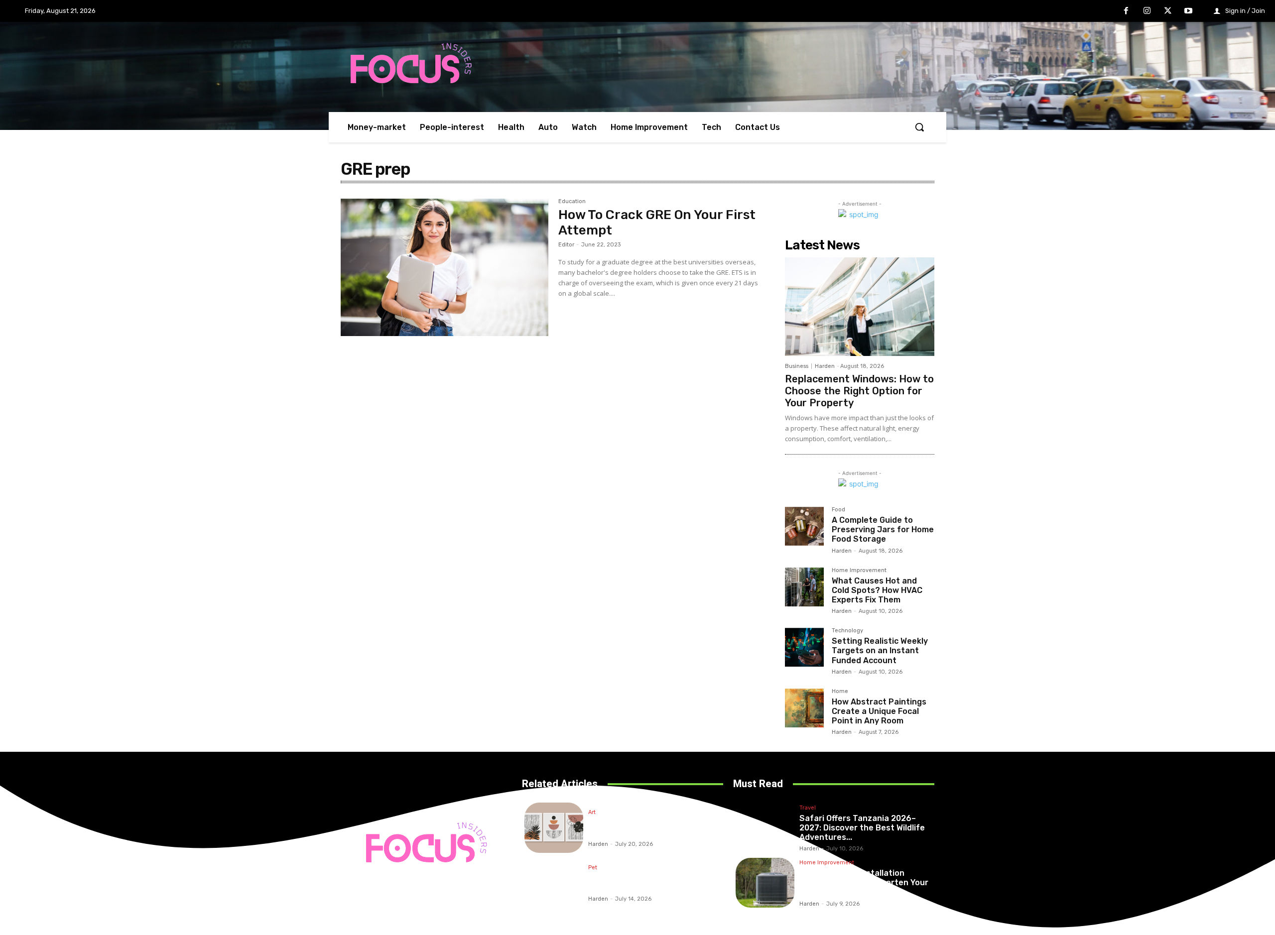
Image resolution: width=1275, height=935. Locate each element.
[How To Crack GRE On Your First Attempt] (444, 267)
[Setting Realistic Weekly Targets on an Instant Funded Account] (804, 647)
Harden (825, 366)
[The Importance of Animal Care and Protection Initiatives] (553, 883)
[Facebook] (1126, 11)
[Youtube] (1188, 11)
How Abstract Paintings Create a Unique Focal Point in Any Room (879, 711)
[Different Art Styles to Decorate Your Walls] (553, 828)
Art (592, 813)
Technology (847, 631)
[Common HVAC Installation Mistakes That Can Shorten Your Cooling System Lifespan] (765, 883)
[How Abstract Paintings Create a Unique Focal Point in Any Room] (804, 708)
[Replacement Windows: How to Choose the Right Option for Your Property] (859, 306)
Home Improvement (859, 571)
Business (796, 366)
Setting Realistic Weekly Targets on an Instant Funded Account (880, 650)
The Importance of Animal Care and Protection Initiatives (650, 882)
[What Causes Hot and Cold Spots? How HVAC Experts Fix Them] (804, 587)
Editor (566, 244)
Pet (592, 868)
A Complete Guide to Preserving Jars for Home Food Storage (883, 529)
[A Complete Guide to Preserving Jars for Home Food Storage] (804, 526)
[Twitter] (1167, 11)
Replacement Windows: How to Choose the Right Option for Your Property (859, 391)
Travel (807, 808)
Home (840, 692)
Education (572, 202)
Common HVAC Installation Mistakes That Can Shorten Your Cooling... (863, 882)
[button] (919, 127)
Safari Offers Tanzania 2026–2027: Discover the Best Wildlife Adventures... (862, 828)
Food (838, 510)
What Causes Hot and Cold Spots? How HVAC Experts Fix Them (877, 590)
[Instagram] (1147, 11)
